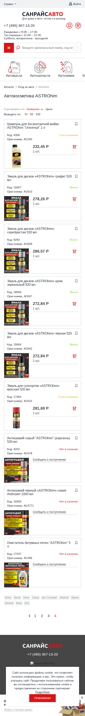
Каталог (9, 86)
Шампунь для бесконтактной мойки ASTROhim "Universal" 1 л (33, 125)
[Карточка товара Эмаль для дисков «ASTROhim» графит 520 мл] (16, 208)
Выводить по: (12, 114)
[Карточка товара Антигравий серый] (16, 470)
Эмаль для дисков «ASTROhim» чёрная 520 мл (39, 335)
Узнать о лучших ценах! (18, 709)
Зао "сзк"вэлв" (49, 597)
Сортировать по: (14, 109)
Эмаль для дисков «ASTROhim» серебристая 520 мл (30, 230)
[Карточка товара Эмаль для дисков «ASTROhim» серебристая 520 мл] (16, 260)
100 (38, 114)
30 (26, 114)
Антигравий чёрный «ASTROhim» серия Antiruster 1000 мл (36, 492)
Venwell (9, 603)
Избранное (69, 27)
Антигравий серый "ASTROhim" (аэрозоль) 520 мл (38, 439)
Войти (77, 4)
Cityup (35, 597)
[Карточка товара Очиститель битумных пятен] (16, 575)
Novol (17, 597)
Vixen (26, 597)
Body (19, 603)
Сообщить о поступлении (49, 459)
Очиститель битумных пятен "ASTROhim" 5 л (38, 544)
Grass (8, 597)
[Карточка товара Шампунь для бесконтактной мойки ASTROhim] (16, 156)
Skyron (75, 597)
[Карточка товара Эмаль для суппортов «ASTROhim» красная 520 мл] (16, 417)
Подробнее (42, 692)
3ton (27, 603)
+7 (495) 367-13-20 (19, 26)
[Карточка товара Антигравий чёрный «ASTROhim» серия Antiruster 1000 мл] (16, 522)
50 (31, 114)
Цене (49, 109)
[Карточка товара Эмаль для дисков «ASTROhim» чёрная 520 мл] (16, 365)
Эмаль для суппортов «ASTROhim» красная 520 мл (33, 387)
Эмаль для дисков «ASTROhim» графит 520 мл (39, 178)
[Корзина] (78, 27)
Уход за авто (26, 86)
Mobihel (64, 597)
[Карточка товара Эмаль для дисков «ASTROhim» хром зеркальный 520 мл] (16, 313)
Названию (33, 109)
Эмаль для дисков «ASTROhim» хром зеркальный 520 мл (34, 282)
